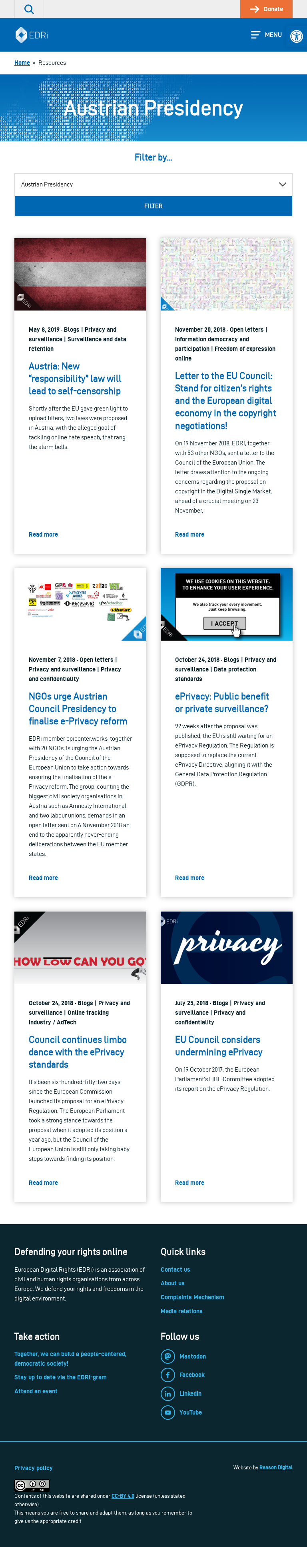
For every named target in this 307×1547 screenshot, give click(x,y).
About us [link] (173, 1283)
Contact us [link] (175, 1269)
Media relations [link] (182, 1311)
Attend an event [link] (36, 1391)
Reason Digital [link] (276, 1467)
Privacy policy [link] (33, 1468)
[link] (296, 36)
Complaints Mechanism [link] (192, 1297)
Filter (153, 205)
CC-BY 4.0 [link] (123, 1496)
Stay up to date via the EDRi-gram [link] (60, 1377)
